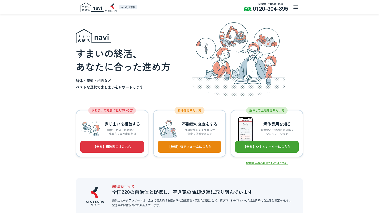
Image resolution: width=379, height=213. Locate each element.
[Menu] (295, 7)
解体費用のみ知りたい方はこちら (267, 163)
